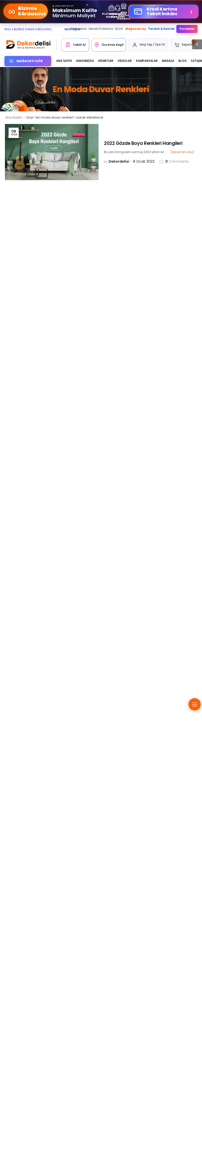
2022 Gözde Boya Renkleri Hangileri (143, 143)
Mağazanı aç (135, 29)
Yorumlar (187, 29)
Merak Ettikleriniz (101, 29)
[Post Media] (52, 152)
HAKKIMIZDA (85, 61)
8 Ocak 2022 (143, 161)
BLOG (119, 29)
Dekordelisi (119, 161)
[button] (197, 44)
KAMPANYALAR (147, 61)
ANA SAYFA (64, 61)
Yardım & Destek (161, 29)
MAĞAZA (168, 61)
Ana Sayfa (13, 117)
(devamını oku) (182, 152)
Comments (177, 161)
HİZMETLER (105, 61)
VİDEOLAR (125, 61)
